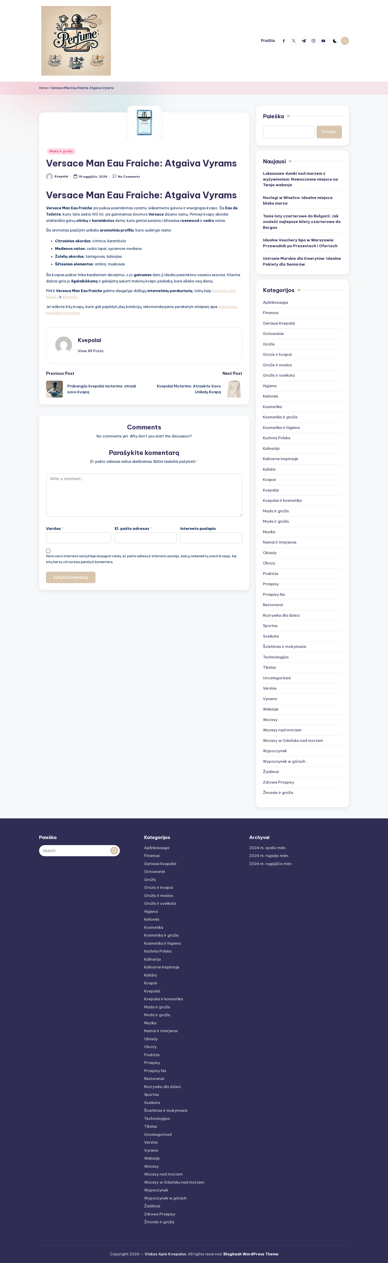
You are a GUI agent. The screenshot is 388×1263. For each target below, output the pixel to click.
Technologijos (276, 657)
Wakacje (270, 709)
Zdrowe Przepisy (278, 782)
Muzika (269, 531)
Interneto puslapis (198, 528)
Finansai (270, 312)
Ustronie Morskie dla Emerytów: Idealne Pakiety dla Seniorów (302, 261)
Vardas (54, 528)
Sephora (219, 290)
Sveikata (271, 636)
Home (43, 88)
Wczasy (270, 719)
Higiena (270, 385)
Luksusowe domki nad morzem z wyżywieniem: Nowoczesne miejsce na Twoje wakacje (300, 179)
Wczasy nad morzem (282, 730)
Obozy (269, 563)
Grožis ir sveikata (279, 375)
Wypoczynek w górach (284, 761)
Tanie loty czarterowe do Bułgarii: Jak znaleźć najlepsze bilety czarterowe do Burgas (302, 222)
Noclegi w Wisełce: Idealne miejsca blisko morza (298, 200)
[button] (91, 351)
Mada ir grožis (276, 511)
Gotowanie (273, 333)
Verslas (270, 688)
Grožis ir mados (277, 365)
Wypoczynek (275, 750)
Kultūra (269, 469)
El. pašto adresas (133, 528)
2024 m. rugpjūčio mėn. (270, 863)
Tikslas (269, 667)
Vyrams (270, 698)
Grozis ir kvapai (277, 354)
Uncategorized (277, 677)
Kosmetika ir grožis (280, 417)
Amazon (69, 297)
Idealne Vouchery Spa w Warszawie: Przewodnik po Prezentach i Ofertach (300, 243)
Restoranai (273, 604)
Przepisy (271, 583)
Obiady (270, 552)
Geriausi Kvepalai (279, 323)
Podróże (270, 573)
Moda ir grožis (61, 151)
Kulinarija (271, 448)
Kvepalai (89, 340)
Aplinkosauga (275, 302)
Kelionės (270, 396)
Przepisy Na (274, 594)
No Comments (129, 177)
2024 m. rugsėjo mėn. (269, 855)
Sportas (270, 625)
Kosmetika (272, 406)
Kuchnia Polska (276, 437)
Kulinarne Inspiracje (280, 458)
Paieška (273, 116)
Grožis (269, 344)
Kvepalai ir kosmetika (282, 500)
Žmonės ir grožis (278, 792)
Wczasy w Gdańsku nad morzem (293, 740)
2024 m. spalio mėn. (267, 847)
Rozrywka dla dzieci (281, 615)
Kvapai (269, 479)
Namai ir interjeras (280, 542)
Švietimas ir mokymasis (284, 646)
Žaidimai (271, 771)
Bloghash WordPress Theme (250, 1254)
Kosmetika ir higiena (281, 427)
